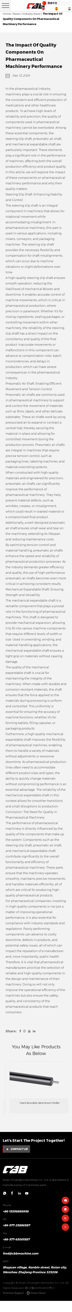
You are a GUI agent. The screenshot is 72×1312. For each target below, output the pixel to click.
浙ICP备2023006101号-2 (39, 1288)
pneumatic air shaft (47, 139)
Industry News (31, 13)
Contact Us (17, 1149)
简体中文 (52, 2)
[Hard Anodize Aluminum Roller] (36, 1079)
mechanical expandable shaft (34, 144)
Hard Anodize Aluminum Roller (36, 1102)
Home (7, 13)
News (16, 13)
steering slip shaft (19, 139)
